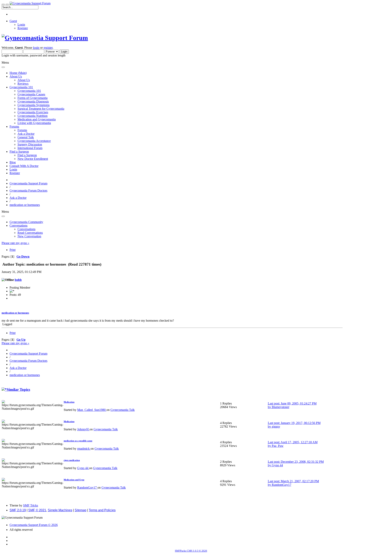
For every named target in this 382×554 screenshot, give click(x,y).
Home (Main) (18, 73)
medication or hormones (15, 312)
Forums (22, 130)
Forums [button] (14, 126)
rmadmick (84, 448)
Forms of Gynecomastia (33, 98)
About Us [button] (16, 76)
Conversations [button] (18, 225)
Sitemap (80, 510)
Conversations (26, 229)
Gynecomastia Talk (122, 409)
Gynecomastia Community (26, 222)
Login (21, 24)
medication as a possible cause (78, 441)
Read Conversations (30, 232)
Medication (69, 402)
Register (23, 28)
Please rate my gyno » (15, 243)
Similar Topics (18, 389)
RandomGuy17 (87, 487)
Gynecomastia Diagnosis (33, 101)
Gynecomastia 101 (29, 90)
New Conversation (29, 236)
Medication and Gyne (74, 479)
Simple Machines (60, 510)
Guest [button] (13, 21)
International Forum (30, 148)
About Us (24, 80)
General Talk (26, 137)
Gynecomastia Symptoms (34, 105)
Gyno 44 (83, 468)
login (36, 47)
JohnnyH (83, 429)
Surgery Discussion (30, 144)
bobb (18, 279)
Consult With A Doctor (24, 166)
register (48, 47)
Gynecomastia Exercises (33, 112)
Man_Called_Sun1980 (91, 409)
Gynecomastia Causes (31, 94)
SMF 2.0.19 (18, 510)
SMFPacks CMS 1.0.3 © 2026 (191, 550)
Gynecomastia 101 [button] (21, 87)
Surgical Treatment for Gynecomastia (41, 108)
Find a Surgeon (27, 155)
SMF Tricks (30, 505)
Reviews (23, 83)
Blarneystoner (280, 407)
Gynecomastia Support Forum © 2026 (34, 525)
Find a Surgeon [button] (19, 151)
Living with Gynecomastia (34, 123)
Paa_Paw (278, 445)
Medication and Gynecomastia (37, 119)
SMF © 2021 (37, 510)
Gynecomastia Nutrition (33, 115)
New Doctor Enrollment (33, 158)
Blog (13, 162)
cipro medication (72, 460)
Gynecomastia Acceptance (34, 141)
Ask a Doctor (26, 133)
